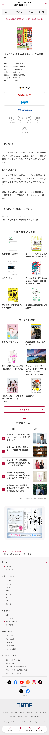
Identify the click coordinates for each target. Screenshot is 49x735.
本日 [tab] (13, 429)
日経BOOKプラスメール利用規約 (16, 667)
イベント (8, 594)
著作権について (22, 716)
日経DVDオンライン (12, 646)
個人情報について (32, 712)
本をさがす (18, 551)
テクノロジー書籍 (11, 621)
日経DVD (9, 642)
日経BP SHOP (10, 636)
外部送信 (12, 716)
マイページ (9, 570)
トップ (4, 562)
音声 (7, 597)
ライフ (31, 12)
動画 (7, 601)
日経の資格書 (10, 639)
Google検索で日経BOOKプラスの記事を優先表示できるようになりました (25, 19)
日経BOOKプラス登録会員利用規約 (17, 670)
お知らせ (8, 566)
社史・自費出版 (11, 649)
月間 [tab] (35, 429)
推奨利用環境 (10, 663)
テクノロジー (19, 12)
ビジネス (7, 12)
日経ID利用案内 (34, 716)
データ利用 (43, 712)
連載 (7, 591)
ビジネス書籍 (10, 618)
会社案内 (5, 712)
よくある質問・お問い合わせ (15, 673)
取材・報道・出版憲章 (17, 712)
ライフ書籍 (9, 625)
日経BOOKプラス (7, 551)
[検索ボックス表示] (46, 4)
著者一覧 (8, 604)
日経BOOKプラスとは (13, 660)
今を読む (41, 12)
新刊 (7, 615)
